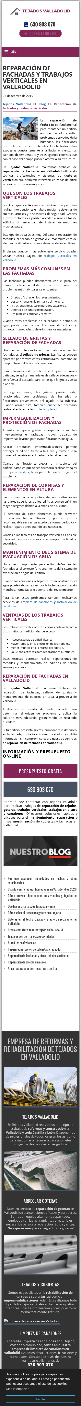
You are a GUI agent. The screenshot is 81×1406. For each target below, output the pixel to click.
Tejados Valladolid (17, 104)
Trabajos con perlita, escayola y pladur (31, 936)
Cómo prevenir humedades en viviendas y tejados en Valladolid (42, 897)
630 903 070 (42, 24)
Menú (14, 51)
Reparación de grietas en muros (27, 962)
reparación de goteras (22, 472)
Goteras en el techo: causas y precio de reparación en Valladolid (42, 921)
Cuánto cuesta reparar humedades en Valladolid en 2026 (42, 889)
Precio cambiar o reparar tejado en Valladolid (35, 929)
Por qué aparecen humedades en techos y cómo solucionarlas (42, 880)
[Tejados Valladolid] (40, 15)
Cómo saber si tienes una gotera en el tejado (34, 912)
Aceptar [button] (40, 1399)
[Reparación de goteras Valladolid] (40, 1190)
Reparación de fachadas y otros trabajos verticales (38, 955)
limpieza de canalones (36, 602)
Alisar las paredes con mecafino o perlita (32, 968)
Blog (42, 104)
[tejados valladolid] (40, 1106)
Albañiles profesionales (22, 942)
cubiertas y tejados (47, 409)
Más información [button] (17, 1389)
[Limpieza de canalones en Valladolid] (32, 1321)
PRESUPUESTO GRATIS (40, 771)
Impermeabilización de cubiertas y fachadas (35, 949)
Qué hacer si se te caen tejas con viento (31, 906)
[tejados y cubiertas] (40, 1274)
